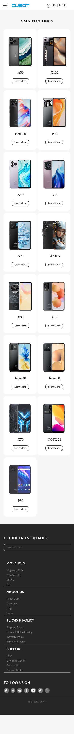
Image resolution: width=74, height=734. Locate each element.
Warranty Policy (15, 636)
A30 (9, 584)
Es (60, 5)
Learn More (20, 81)
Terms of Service (16, 641)
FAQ (9, 656)
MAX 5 (10, 579)
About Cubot (13, 598)
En (54, 5)
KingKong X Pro (15, 570)
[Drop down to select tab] (3, 4)
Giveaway (12, 603)
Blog (9, 608)
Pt (65, 5)
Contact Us (13, 665)
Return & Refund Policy (19, 632)
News (10, 613)
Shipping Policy (15, 627)
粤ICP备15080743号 (37, 702)
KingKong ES (14, 575)
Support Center (15, 670)
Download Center (16, 660)
